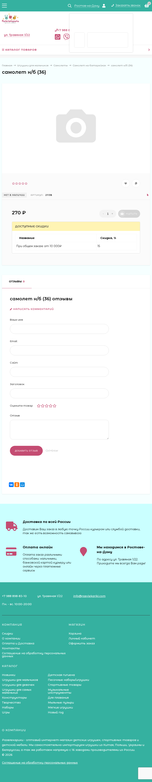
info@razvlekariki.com (89, 596)
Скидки (7, 633)
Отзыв (15, 415)
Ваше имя (16, 319)
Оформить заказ (82, 643)
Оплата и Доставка (18, 643)
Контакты (11, 648)
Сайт (14, 362)
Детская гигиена (61, 675)
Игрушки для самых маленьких (16, 691)
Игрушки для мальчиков (20, 680)
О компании (11, 638)
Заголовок (17, 384)
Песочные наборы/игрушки (68, 680)
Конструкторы (14, 697)
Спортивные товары (64, 685)
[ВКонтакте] (11, 484)
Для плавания (58, 697)
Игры (6, 712)
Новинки (8, 675)
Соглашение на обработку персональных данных (34, 654)
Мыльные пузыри (61, 702)
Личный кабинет (82, 638)
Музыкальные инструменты (59, 691)
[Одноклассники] (16, 484)
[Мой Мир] (22, 484)
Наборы (8, 707)
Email (13, 341)
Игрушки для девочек (18, 685)
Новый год (56, 712)
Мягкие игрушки (60, 707)
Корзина (75, 633)
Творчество (11, 702)
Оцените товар (21, 405)
